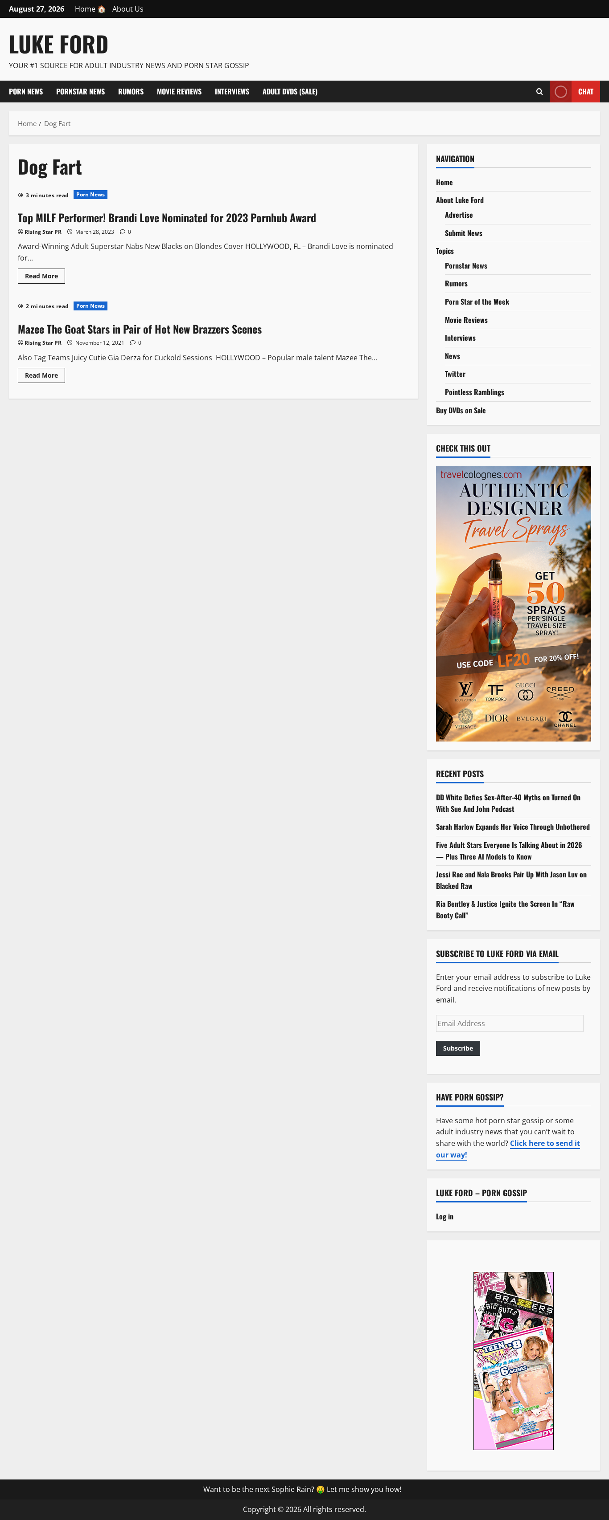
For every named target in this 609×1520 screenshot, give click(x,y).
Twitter (455, 373)
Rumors (131, 91)
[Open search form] (539, 91)
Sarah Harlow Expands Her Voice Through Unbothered (513, 826)
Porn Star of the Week (477, 301)
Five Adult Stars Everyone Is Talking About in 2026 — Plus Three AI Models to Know (509, 850)
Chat (585, 91)
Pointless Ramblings (474, 392)
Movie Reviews (179, 91)
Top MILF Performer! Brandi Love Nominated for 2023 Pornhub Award (167, 217)
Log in (444, 1216)
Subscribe (458, 1048)
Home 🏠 (90, 9)
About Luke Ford (460, 200)
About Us (128, 9)
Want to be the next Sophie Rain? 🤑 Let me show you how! (302, 1489)
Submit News (463, 233)
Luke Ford (58, 43)
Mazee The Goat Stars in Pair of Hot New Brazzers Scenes (140, 329)
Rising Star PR (43, 232)
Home (444, 182)
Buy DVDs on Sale (461, 410)
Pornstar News (80, 91)
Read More (45, 277)
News (452, 355)
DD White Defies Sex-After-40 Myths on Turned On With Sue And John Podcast (508, 803)
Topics (445, 250)
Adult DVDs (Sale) (290, 91)
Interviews (232, 91)
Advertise (459, 214)
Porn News (26, 91)
